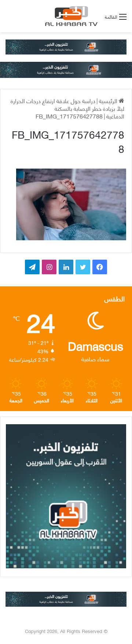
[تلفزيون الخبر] (70, 16)
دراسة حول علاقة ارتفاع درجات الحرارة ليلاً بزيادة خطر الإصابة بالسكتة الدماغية (67, 108)
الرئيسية (109, 100)
